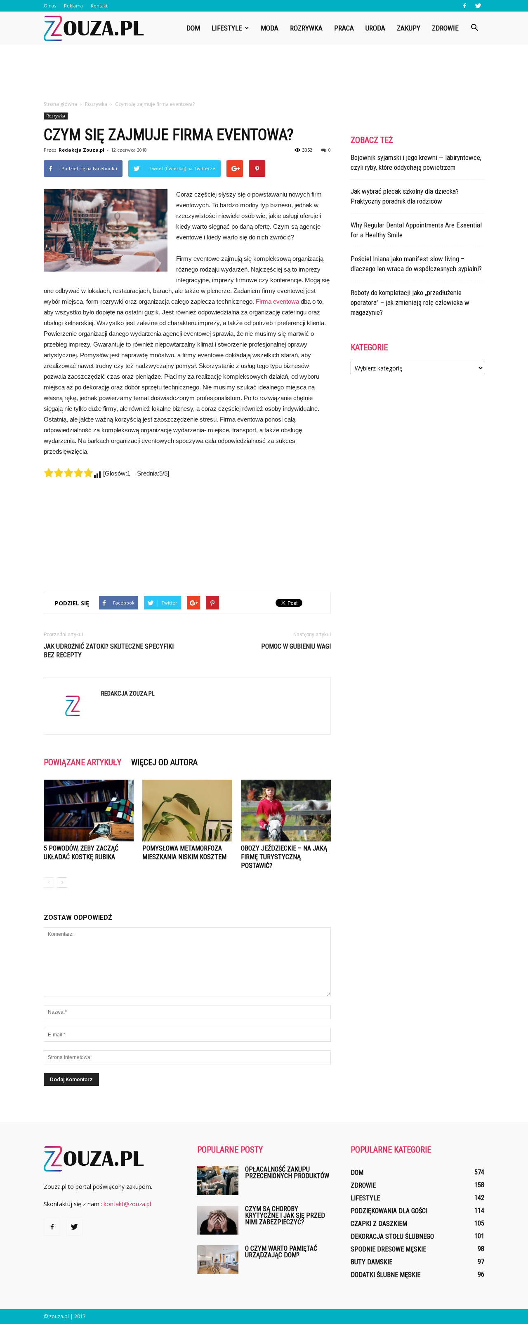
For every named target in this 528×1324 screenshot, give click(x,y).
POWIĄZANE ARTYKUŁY (82, 762)
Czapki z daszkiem (379, 1224)
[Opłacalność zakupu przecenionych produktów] (217, 1180)
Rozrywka (306, 28)
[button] (474, 28)
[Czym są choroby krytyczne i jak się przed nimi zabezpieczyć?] (217, 1220)
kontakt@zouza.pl (127, 1204)
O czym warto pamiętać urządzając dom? (281, 1251)
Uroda (375, 28)
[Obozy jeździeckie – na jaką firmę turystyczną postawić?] (286, 810)
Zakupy (408, 28)
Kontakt (99, 5)
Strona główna (60, 104)
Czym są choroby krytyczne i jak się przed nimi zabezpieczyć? (285, 1215)
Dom (193, 28)
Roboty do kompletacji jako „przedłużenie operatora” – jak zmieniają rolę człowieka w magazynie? (410, 302)
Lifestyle (227, 28)
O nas (50, 5)
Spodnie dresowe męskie (388, 1249)
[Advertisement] (264, 72)
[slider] (68, 473)
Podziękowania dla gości (389, 1211)
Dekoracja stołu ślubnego (392, 1236)
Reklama (73, 5)
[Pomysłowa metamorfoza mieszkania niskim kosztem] (187, 810)
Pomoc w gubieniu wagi (296, 646)
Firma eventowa (277, 301)
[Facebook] (464, 6)
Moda (269, 28)
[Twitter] (478, 6)
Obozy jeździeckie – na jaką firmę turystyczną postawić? (284, 856)
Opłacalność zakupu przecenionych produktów (287, 1172)
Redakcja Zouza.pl (81, 150)
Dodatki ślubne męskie (385, 1275)
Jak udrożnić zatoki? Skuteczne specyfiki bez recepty (109, 650)
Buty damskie (371, 1262)
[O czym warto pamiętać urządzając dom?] (217, 1259)
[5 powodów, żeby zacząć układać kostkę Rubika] (89, 810)
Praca (344, 28)
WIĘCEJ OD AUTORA (164, 762)
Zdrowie (445, 28)
